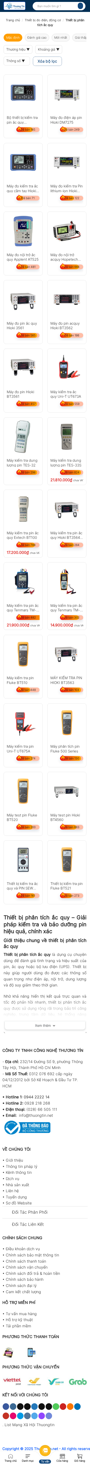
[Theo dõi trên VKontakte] (27, 1416)
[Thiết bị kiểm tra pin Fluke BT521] (66, 859)
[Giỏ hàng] (79, 1455)
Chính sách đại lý (21, 1285)
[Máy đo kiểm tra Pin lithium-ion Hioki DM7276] (66, 162)
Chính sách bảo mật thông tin (32, 1255)
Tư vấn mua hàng (21, 1313)
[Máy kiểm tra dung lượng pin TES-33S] (66, 436)
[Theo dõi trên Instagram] (13, 1406)
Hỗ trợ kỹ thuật (19, 1319)
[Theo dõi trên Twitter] (34, 1406)
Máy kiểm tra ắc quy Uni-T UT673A (65, 394)
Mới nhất (60, 37)
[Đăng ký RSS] (70, 1406)
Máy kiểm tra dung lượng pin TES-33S (65, 462)
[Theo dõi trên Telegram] (34, 1416)
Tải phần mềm (18, 1325)
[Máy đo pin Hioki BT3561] (23, 368)
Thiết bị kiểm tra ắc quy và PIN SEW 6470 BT (22, 885)
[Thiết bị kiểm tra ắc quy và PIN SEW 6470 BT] (23, 859)
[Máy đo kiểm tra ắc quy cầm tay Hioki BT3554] (23, 162)
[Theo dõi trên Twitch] (41, 1416)
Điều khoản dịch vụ (23, 1248)
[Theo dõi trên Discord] (49, 1416)
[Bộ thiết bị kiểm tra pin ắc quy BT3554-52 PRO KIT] (23, 94)
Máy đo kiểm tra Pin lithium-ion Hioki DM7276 (66, 188)
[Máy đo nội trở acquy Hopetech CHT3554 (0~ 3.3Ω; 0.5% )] (66, 231)
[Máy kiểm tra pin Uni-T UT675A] (23, 722)
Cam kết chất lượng (23, 1291)
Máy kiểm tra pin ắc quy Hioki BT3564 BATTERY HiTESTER (66, 535)
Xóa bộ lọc (47, 61)
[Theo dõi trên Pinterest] (63, 1406)
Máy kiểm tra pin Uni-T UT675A (20, 748)
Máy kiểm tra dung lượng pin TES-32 (22, 462)
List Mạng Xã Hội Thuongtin (29, 1424)
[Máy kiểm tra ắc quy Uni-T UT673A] (66, 368)
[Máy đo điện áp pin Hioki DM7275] (66, 94)
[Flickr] (13, 1416)
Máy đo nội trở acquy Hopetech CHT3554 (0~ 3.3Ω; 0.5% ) (66, 257)
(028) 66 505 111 (41, 1109)
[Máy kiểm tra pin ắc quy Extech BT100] (23, 509)
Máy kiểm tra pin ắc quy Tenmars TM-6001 (23, 607)
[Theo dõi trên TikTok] (20, 1406)
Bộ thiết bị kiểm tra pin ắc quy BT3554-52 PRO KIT (22, 119)
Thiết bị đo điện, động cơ (43, 20)
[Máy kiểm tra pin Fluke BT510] (23, 654)
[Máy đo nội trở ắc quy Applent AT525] (23, 231)
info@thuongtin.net (36, 1115)
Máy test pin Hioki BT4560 (65, 817)
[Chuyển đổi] (7, 1213)
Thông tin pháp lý (21, 1166)
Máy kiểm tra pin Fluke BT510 (20, 680)
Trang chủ (13, 20)
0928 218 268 (37, 1103)
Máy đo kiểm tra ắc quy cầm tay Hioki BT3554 (22, 188)
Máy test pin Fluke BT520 (22, 817)
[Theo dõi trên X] (27, 1406)
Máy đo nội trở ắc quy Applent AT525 (23, 257)
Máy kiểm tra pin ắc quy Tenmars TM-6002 (66, 607)
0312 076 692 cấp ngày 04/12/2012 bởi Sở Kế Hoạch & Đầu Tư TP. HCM (40, 1079)
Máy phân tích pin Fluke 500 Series (65, 748)
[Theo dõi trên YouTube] (6, 1416)
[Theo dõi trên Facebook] (6, 1406)
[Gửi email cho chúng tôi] (49, 1406)
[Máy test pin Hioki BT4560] (66, 791)
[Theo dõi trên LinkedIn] (77, 1406)
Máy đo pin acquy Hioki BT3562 (65, 325)
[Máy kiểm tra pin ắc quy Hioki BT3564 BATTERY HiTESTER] (66, 509)
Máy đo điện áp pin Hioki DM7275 (66, 119)
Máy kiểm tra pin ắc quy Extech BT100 (23, 535)
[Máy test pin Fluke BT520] (23, 791)
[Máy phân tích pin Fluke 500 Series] (66, 722)
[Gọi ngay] (10, 1455)
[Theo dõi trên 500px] (20, 1416)
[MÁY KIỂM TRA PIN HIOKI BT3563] (66, 654)
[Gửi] (80, 6)
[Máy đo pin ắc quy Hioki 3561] (23, 299)
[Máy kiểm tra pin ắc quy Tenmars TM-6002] (66, 581)
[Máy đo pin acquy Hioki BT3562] (66, 299)
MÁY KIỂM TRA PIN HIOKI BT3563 (66, 680)
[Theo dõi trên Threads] (41, 1406)
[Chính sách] (62, 1455)
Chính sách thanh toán (26, 1261)
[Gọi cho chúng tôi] (56, 1406)
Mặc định (13, 37)
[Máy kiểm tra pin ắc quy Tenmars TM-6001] (23, 581)
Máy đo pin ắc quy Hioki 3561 (22, 325)
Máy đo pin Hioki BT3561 (20, 394)
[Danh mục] (27, 1455)
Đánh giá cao (37, 37)
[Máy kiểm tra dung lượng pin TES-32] (23, 436)
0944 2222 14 (36, 1097)
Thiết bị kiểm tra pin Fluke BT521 (66, 885)
